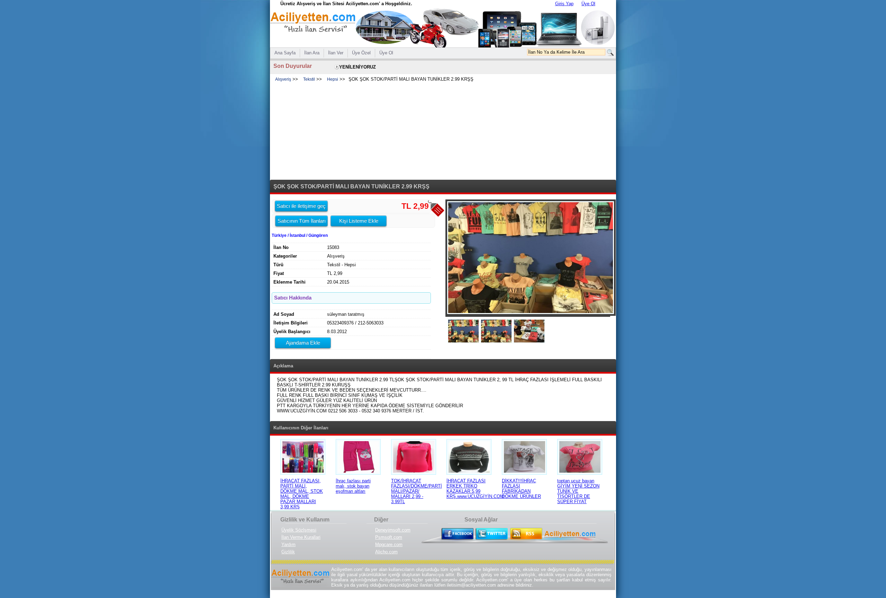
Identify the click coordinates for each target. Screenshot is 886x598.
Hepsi (332, 79)
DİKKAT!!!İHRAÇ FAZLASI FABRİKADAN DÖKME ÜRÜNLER (521, 488)
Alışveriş (283, 79)
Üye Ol (588, 3)
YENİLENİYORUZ (357, 67)
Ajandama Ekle (303, 343)
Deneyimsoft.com (392, 530)
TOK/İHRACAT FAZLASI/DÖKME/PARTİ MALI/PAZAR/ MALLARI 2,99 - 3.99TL (416, 491)
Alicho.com (386, 551)
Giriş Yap (564, 3)
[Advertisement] (443, 131)
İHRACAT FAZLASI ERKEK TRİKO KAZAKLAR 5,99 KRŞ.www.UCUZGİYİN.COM (475, 488)
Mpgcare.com (389, 544)
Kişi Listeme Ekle (358, 221)
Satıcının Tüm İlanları (302, 221)
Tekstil (309, 79)
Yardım (288, 544)
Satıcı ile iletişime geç (301, 206)
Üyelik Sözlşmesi (298, 530)
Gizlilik (288, 551)
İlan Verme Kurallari (300, 537)
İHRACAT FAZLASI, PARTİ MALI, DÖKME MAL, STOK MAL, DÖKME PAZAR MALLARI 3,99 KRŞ (301, 493)
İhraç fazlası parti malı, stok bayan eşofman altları (353, 486)
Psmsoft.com (388, 537)
